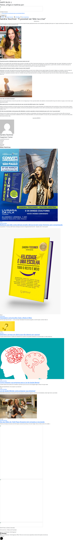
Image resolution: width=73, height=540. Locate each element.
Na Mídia (5, 223)
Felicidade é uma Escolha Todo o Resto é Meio (16, 318)
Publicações (2, 316)
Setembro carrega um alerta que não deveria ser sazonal (20, 334)
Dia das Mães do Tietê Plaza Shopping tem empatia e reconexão (22, 422)
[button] (36, 532)
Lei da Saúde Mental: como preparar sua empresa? (12, 13)
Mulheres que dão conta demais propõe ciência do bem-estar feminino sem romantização (31, 225)
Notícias (2, 17)
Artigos (1, 223)
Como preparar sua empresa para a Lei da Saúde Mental (19, 382)
